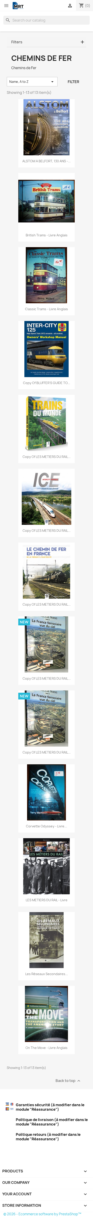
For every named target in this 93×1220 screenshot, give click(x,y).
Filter (73, 81)
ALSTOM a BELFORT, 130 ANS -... (46, 161)
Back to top (68, 1081)
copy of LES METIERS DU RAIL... (47, 457)
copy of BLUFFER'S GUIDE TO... (46, 383)
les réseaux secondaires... (46, 974)
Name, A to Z (32, 81)
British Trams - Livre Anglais (46, 235)
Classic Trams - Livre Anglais (46, 309)
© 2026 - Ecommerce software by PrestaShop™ (42, 1214)
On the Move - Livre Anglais (46, 1048)
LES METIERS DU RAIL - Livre (46, 900)
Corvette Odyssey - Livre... (46, 826)
